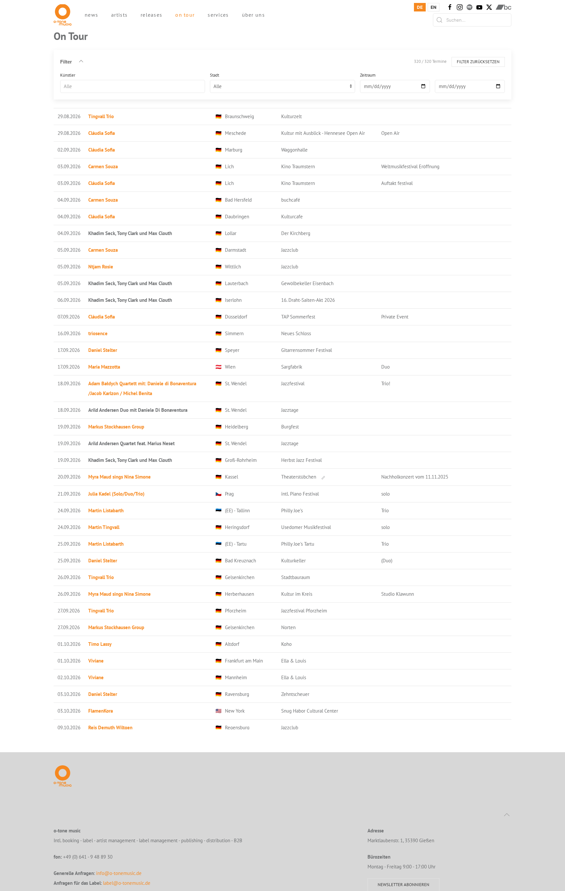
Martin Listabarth (106, 510)
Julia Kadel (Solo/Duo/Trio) (116, 494)
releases (151, 14)
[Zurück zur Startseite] (63, 14)
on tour (185, 14)
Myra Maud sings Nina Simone (119, 477)
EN (434, 7)
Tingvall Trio (101, 116)
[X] (489, 7)
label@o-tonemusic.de (126, 883)
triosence (98, 333)
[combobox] (132, 86)
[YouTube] (479, 7)
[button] (506, 814)
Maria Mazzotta (104, 367)
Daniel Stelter (102, 350)
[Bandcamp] (503, 7)
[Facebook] (450, 7)
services (218, 14)
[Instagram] (459, 7)
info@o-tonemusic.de (119, 873)
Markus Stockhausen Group (116, 427)
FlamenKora (100, 711)
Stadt (214, 75)
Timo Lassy (99, 644)
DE (420, 7)
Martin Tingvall (103, 527)
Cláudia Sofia (101, 133)
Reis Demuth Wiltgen (110, 727)
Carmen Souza (103, 166)
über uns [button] (253, 14)
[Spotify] (469, 7)
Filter (66, 61)
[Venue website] (323, 477)
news (91, 14)
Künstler (67, 75)
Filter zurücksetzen (478, 61)
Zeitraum (368, 75)
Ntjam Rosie (100, 267)
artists (119, 14)
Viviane (96, 661)
